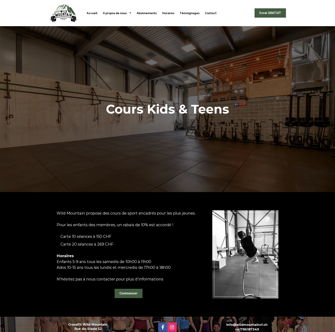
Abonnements (147, 13)
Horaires (168, 13)
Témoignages (189, 13)
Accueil (92, 13)
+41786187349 (247, 329)
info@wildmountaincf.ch (247, 325)
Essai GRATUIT (270, 13)
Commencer (128, 293)
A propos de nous (115, 13)
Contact (211, 13)
